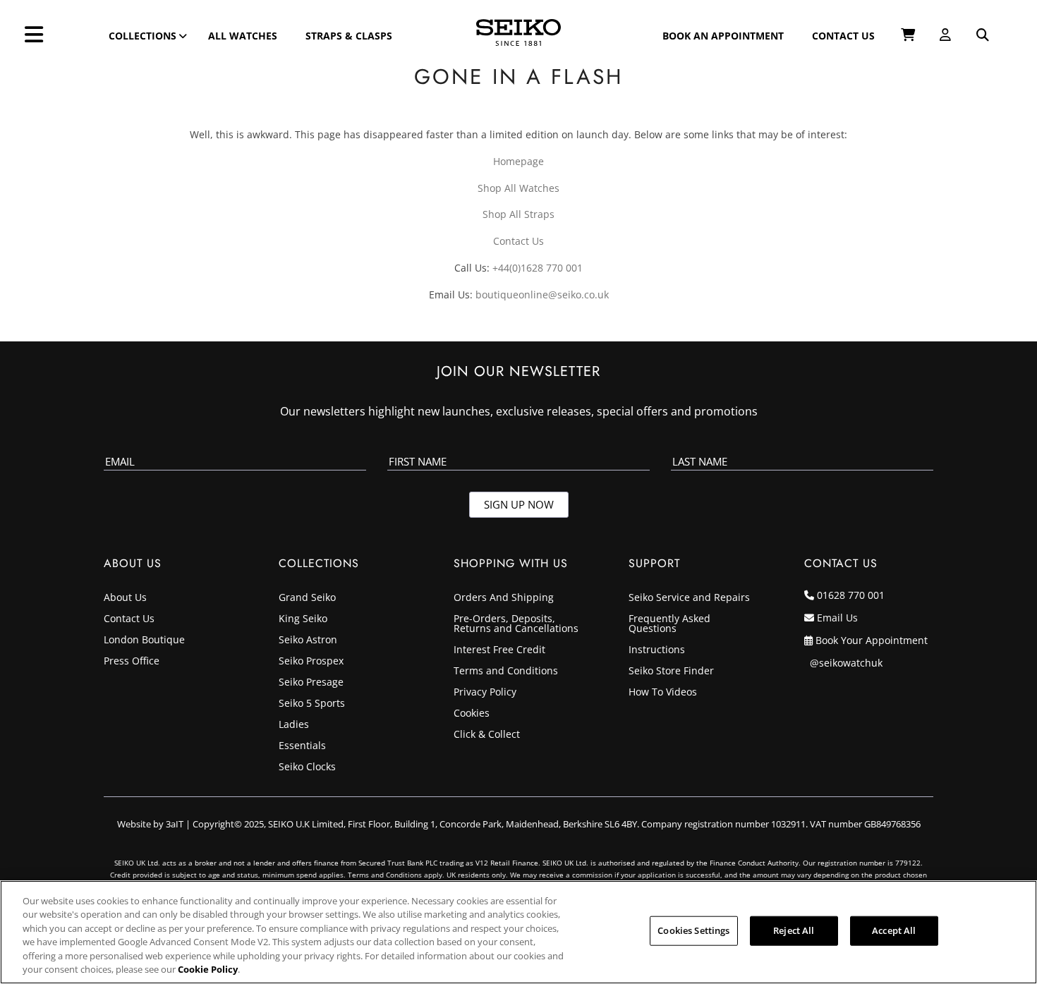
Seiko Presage (311, 682)
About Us (125, 598)
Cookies (472, 713)
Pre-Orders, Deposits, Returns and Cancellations (516, 624)
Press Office (131, 661)
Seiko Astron (308, 640)
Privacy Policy (485, 692)
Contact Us (518, 241)
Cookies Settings (693, 930)
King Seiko (303, 619)
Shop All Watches (518, 188)
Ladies (294, 725)
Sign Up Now (519, 504)
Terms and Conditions (506, 671)
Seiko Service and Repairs (689, 598)
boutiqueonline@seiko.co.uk (542, 294)
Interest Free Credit (499, 650)
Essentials (302, 746)
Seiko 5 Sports (312, 704)
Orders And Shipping (504, 598)
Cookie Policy (208, 969)
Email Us (837, 617)
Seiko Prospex (311, 661)
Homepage (518, 161)
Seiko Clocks (307, 767)
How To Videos (663, 692)
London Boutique (144, 640)
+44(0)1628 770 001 (537, 267)
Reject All (793, 930)
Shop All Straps (518, 214)
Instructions (657, 650)
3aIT (174, 824)
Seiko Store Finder (671, 671)
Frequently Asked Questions (669, 624)
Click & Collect (487, 735)
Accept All (894, 930)
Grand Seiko (307, 598)
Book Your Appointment (871, 640)
